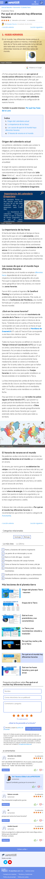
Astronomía (16, 7)
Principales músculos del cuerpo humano (19, 560)
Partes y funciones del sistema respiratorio (20, 549)
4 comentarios (31, 20)
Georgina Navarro (12, 24)
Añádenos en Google (35, 68)
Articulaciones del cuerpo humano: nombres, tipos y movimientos (23, 569)
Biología (27, 537)
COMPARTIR (35, 4)
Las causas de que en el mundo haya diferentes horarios (20, 129)
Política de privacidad (9, 877)
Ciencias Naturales (6, 7)
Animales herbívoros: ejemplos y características (22, 578)
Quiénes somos (29, 871)
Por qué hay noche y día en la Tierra (32, 642)
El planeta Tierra (25, 7)
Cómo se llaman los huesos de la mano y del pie (22, 564)
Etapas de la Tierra (29, 603)
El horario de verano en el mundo (20, 133)
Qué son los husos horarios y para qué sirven (30, 670)
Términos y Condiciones (25, 874)
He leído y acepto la (13, 728)
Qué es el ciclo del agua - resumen (17, 557)
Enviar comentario (33, 728)
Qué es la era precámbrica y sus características (29, 618)
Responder (6, 770)
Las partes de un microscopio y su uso (18, 553)
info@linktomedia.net (25, 744)
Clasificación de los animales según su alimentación (23, 574)
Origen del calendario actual (18, 121)
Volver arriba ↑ (22, 849)
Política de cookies (23, 877)
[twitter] (5, 862)
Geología (17, 537)
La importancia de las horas (18, 124)
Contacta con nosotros (9, 874)
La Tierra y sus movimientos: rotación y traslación (32, 631)
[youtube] (10, 862)
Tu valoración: (22, 719)
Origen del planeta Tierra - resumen (32, 591)
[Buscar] (42, 3)
